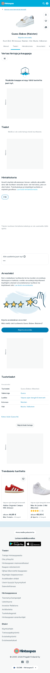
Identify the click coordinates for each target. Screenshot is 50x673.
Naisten (24, 402)
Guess (23, 393)
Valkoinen (30, 407)
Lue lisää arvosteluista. (24, 285)
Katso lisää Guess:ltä (9, 417)
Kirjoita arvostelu (25, 37)
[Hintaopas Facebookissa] (22, 661)
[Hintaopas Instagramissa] (27, 661)
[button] (46, 14)
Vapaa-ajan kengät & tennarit (15, 9)
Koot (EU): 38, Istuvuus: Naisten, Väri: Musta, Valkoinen (25, 41)
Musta (23, 407)
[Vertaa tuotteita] (46, 27)
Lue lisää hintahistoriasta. (27, 189)
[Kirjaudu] (47, 3)
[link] (14, 497)
